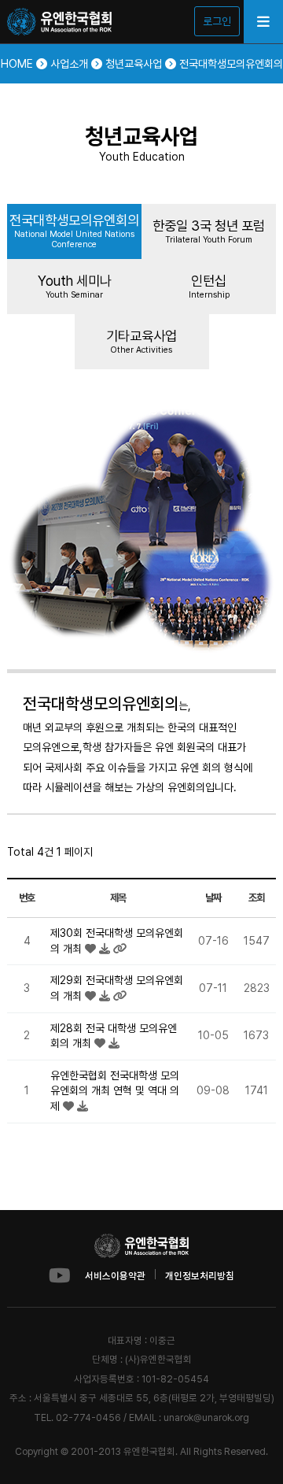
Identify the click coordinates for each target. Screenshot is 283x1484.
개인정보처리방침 (199, 1276)
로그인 (217, 21)
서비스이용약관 (115, 1276)
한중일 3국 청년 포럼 (209, 231)
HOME (18, 63)
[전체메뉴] (263, 21)
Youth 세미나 (75, 286)
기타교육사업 (141, 341)
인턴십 (209, 286)
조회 (255, 897)
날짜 (212, 897)
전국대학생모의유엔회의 (74, 231)
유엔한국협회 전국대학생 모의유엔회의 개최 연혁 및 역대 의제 (114, 1090)
